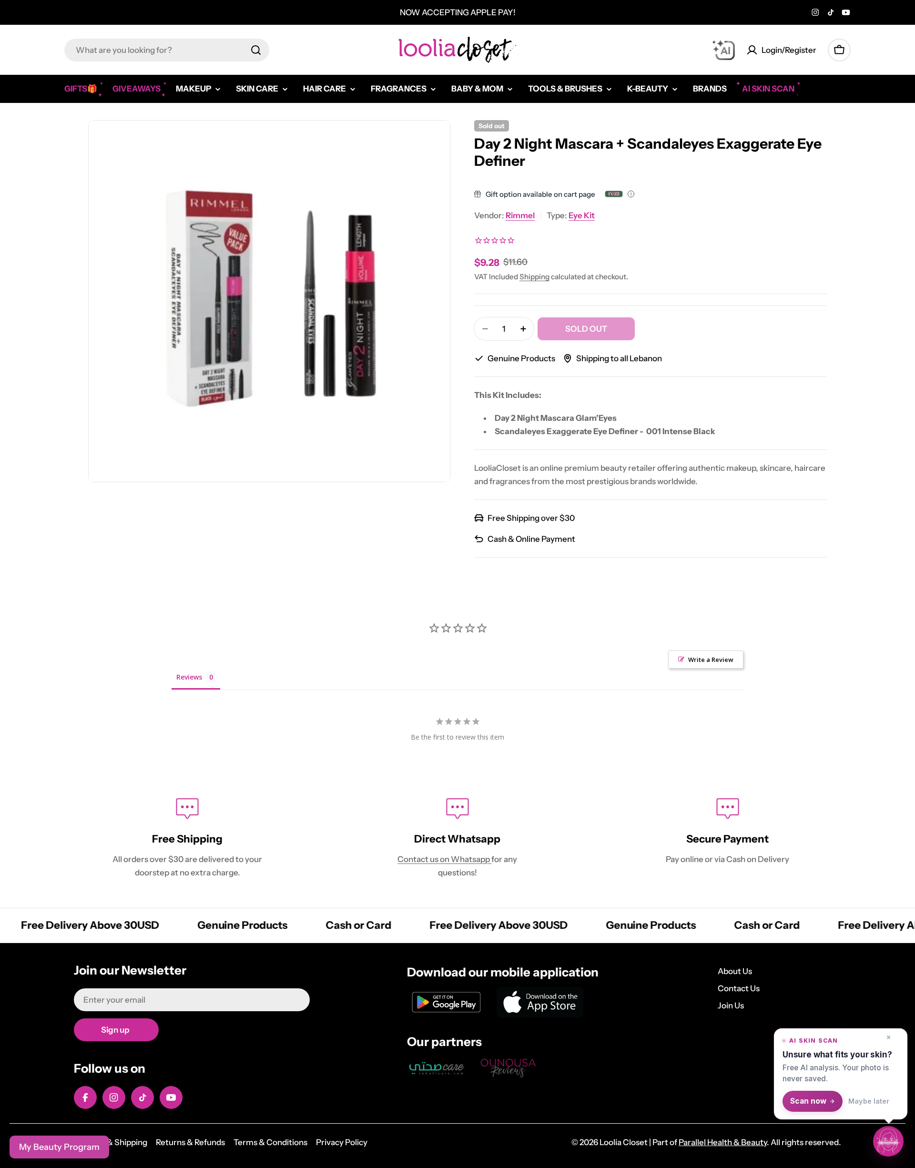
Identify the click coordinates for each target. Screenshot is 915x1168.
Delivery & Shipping (110, 1142)
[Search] (256, 50)
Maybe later (868, 1101)
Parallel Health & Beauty (723, 1142)
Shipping (534, 276)
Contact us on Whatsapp (444, 859)
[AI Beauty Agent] (723, 50)
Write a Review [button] (710, 659)
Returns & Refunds (190, 1142)
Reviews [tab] (189, 676)
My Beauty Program (59, 1147)
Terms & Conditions (270, 1142)
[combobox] (166, 50)
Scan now (808, 1101)
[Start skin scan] (888, 1140)
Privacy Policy (341, 1142)
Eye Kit (582, 215)
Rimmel (520, 215)
